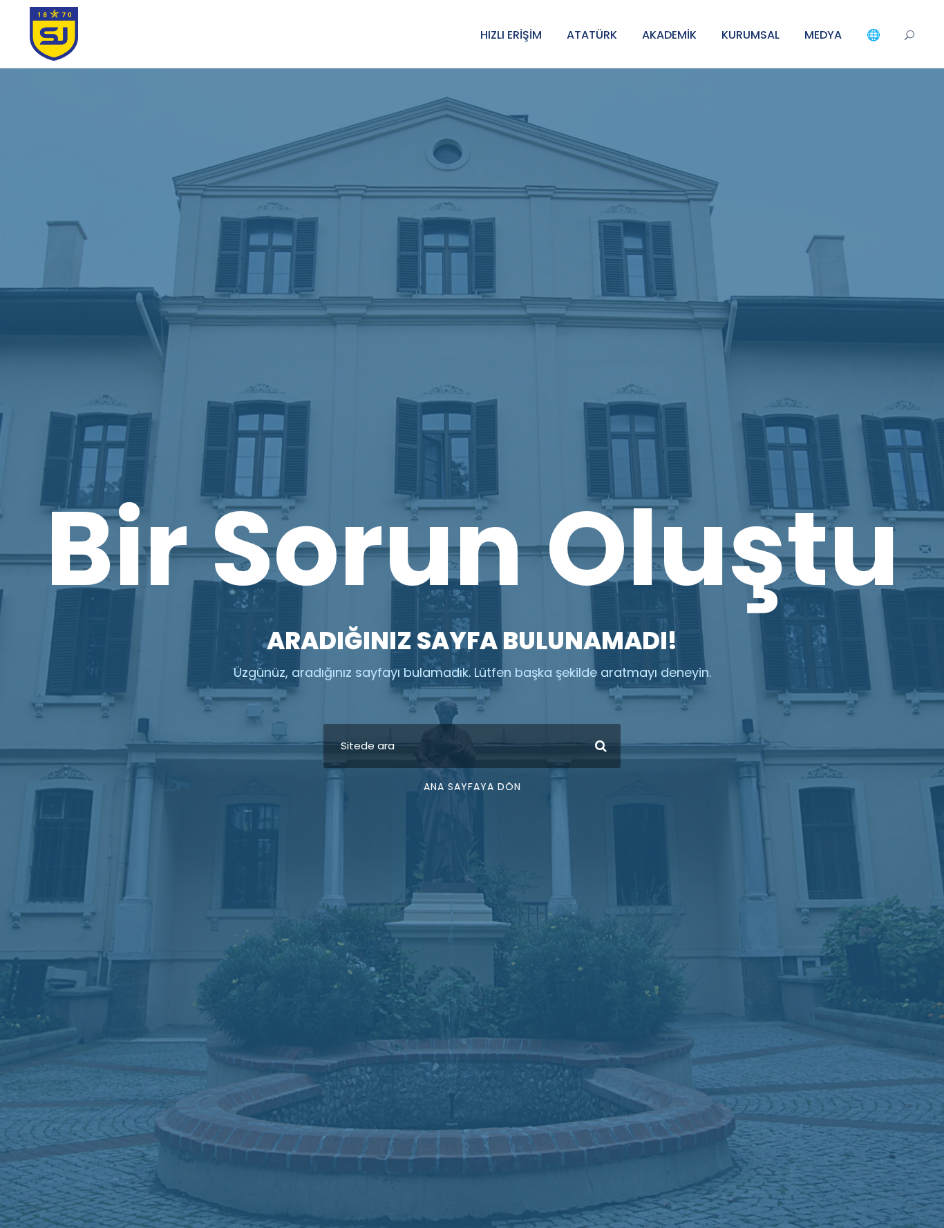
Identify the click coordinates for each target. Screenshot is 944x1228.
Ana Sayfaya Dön (472, 787)
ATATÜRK (592, 35)
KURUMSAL (750, 35)
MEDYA (823, 35)
